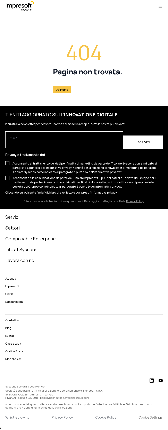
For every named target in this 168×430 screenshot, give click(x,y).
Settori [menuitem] (12, 228)
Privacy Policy (62, 417)
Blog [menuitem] (8, 328)
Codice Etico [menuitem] (14, 351)
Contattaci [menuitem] (12, 320)
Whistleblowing (17, 417)
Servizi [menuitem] (12, 217)
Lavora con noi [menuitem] (20, 260)
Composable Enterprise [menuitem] (30, 239)
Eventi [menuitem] (9, 336)
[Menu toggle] (160, 6)
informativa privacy (104, 192)
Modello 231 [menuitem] (13, 359)
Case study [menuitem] (13, 343)
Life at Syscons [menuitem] (21, 249)
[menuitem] (84, 311)
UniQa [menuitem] (9, 294)
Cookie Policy (105, 417)
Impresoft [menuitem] (12, 286)
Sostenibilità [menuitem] (14, 302)
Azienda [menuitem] (10, 278)
